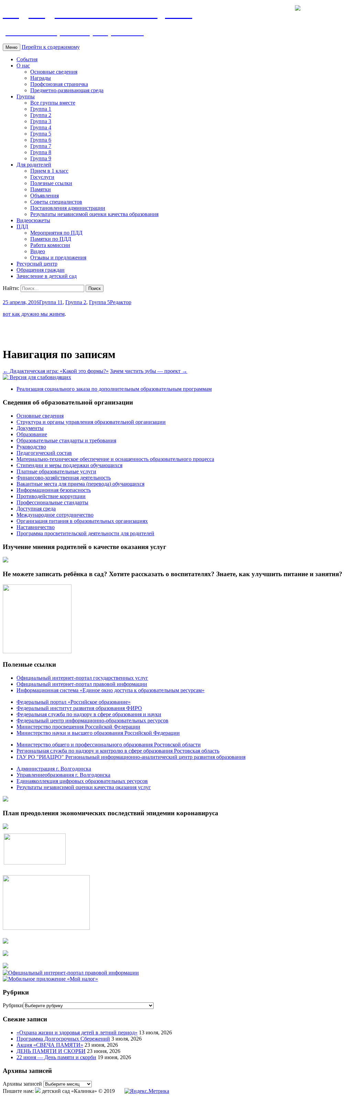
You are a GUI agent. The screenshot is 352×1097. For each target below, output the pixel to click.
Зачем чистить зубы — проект (148, 371)
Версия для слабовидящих (39, 377)
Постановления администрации (67, 208)
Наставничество (35, 527)
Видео (37, 251)
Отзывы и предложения (58, 257)
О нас (23, 65)
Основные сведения (53, 72)
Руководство (31, 447)
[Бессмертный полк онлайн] (5, 800)
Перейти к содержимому (51, 47)
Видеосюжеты (33, 220)
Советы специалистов (56, 202)
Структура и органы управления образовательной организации (91, 422)
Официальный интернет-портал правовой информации (81, 684)
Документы (30, 428)
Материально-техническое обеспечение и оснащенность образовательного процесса (115, 459)
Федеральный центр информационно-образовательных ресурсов (92, 720)
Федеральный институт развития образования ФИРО (79, 708)
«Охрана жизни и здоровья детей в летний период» (77, 1032)
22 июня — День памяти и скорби (56, 1057)
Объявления (44, 195)
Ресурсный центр (36, 264)
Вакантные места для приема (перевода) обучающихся (80, 484)
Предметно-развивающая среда (66, 90)
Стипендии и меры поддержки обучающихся (69, 465)
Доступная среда (36, 509)
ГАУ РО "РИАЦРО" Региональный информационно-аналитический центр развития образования (130, 757)
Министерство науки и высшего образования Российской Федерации (98, 733)
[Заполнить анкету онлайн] (5, 560)
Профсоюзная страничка (59, 84)
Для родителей (33, 165)
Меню (12, 47)
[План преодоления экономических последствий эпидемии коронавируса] (5, 827)
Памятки (40, 189)
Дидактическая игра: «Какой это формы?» (56, 371)
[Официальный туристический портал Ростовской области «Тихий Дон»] (5, 966)
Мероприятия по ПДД (56, 233)
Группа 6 (40, 140)
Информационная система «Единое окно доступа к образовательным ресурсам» (110, 690)
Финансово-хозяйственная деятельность (63, 478)
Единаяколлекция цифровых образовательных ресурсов (82, 781)
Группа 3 (40, 121)
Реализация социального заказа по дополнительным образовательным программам (114, 389)
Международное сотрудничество (55, 515)
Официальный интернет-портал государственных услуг (82, 678)
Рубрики (13, 1005)
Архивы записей (22, 1084)
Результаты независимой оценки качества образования (94, 214)
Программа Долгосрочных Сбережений (63, 1039)
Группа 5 (40, 134)
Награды (40, 78)
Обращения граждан (40, 270)
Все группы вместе (52, 103)
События (26, 59)
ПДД (22, 226)
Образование (31, 434)
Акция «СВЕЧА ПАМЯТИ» (49, 1045)
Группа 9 (40, 158)
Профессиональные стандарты (52, 502)
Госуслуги (42, 177)
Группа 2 (40, 115)
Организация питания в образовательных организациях (82, 521)
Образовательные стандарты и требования (66, 440)
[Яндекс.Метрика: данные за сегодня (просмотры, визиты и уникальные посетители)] (146, 1091)
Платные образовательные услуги (56, 471)
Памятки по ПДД (50, 239)
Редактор (120, 302)
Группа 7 (40, 146)
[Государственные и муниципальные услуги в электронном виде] (5, 942)
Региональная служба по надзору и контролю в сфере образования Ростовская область (117, 751)
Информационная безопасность (53, 490)
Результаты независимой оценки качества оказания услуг (83, 787)
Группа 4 (40, 127)
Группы (25, 96)
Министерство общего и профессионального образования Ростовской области (108, 745)
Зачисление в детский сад (46, 276)
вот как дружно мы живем (34, 314)
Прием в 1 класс (49, 171)
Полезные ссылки (51, 183)
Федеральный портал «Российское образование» (73, 702)
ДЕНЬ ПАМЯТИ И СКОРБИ (51, 1051)
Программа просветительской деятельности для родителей (85, 533)
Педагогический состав (44, 453)
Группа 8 (40, 152)
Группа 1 (40, 109)
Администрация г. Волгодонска (53, 769)
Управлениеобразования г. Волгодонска (63, 775)
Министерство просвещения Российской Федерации (78, 727)
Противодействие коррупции (51, 496)
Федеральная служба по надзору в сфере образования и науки (88, 714)
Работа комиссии (50, 245)
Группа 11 (51, 302)
